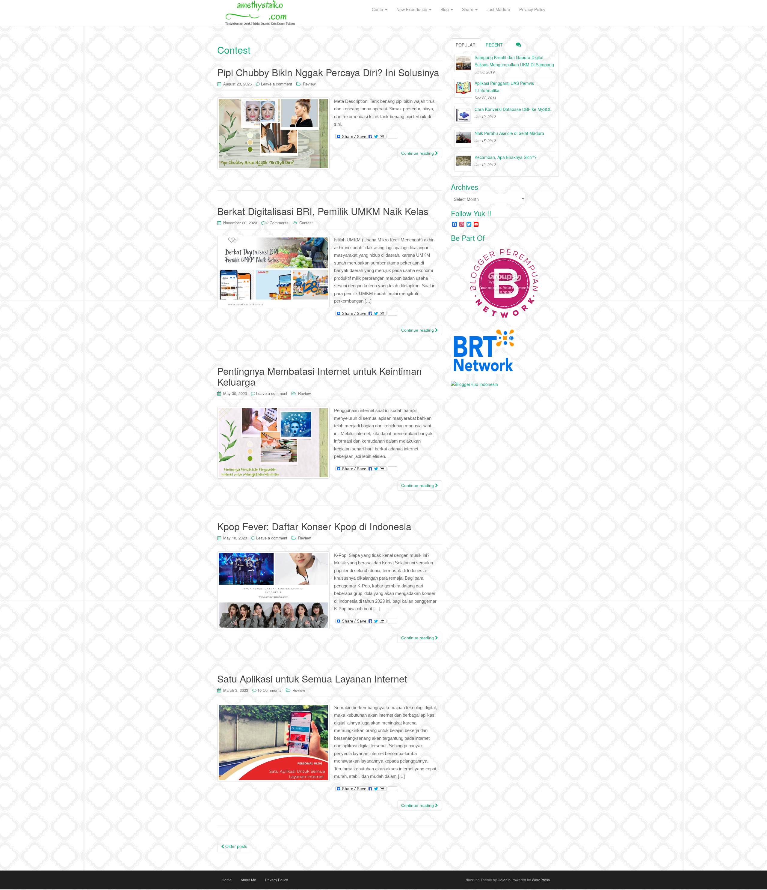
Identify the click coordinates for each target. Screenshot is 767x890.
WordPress (541, 879)
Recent (494, 45)
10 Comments (269, 690)
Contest (306, 222)
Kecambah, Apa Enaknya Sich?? (506, 157)
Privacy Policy (276, 879)
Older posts (235, 846)
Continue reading (418, 153)
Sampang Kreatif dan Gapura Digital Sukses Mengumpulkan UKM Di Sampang (514, 60)
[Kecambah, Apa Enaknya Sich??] (463, 163)
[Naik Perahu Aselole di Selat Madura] (463, 139)
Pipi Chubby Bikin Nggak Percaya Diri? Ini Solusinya (328, 72)
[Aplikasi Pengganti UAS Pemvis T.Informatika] (463, 89)
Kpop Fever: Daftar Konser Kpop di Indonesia (314, 526)
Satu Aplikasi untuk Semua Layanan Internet (312, 678)
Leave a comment (276, 84)
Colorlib (504, 879)
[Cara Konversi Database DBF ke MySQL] (463, 115)
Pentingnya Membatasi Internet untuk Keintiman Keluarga (319, 376)
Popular (465, 45)
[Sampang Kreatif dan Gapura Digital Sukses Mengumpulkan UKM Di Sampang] (463, 63)
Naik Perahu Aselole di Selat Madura (509, 133)
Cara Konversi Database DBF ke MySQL (513, 109)
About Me (248, 879)
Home (227, 879)
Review (309, 84)
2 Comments (277, 222)
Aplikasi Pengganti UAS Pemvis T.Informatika (504, 86)
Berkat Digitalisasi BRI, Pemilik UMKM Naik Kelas (322, 211)
